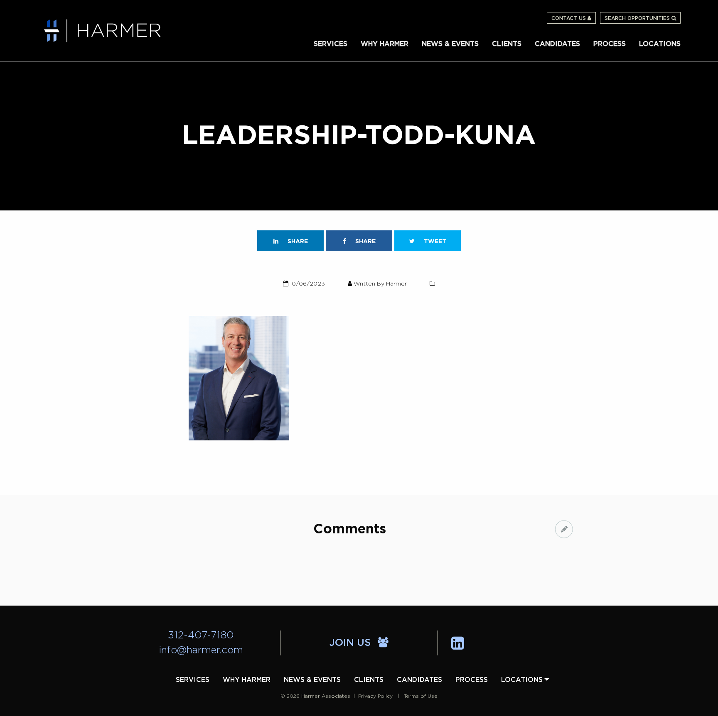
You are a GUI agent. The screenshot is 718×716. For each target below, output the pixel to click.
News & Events (450, 44)
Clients (506, 44)
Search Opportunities (638, 18)
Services (330, 44)
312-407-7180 (201, 635)
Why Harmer (384, 44)
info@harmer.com (201, 650)
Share (297, 241)
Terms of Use (421, 696)
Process (609, 44)
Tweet (434, 241)
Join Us (351, 643)
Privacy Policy (375, 696)
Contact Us (569, 18)
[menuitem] (330, 43)
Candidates (557, 44)
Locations (660, 44)
